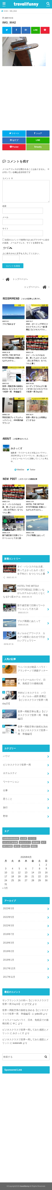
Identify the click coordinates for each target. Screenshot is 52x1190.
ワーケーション (11, 781)
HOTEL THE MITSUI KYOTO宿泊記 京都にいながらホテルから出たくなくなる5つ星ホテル (24, 591)
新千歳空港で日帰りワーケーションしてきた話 (31, 609)
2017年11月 (9, 976)
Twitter (32, 470)
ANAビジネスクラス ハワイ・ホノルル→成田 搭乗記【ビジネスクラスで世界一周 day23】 (25, 698)
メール (5, 217)
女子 (43, 842)
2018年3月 (8, 942)
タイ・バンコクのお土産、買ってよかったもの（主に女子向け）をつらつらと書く (24, 572)
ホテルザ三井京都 (10, 842)
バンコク (32, 838)
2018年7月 (8, 934)
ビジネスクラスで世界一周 (17, 764)
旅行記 (17, 846)
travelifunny (26, 4)
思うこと (7, 798)
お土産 (23, 838)
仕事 (5, 790)
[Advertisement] (26, 104)
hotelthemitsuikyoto (10, 838)
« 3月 (5, 888)
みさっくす (16, 448)
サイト (5, 228)
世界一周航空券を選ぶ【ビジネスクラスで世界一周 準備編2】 (33, 715)
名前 (4, 206)
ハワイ (6, 756)
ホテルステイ (10, 773)
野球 (5, 816)
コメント (7, 178)
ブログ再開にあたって (28, 623)
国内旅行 (35, 842)
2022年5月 (8, 917)
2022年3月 (8, 925)
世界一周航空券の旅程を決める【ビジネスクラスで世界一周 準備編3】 (33, 730)
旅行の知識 (7, 846)
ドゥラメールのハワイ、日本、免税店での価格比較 (31, 681)
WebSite (20, 470)
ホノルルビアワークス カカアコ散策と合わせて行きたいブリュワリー (24, 638)
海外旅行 (25, 846)
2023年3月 (8, 908)
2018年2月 (8, 951)
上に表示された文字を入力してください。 (21, 253)
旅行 (5, 807)
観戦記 (34, 846)
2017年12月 (9, 968)
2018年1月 (8, 959)
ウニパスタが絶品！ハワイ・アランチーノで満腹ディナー (33, 669)
